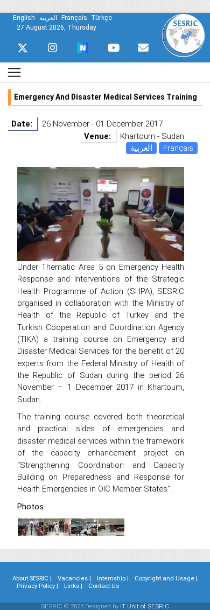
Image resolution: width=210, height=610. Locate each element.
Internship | (113, 578)
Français (178, 148)
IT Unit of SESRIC (144, 606)
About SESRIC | (32, 578)
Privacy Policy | (37, 586)
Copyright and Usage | (166, 578)
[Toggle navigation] (14, 72)
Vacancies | (74, 578)
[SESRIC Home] (183, 35)
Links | (73, 586)
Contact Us (103, 586)
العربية (141, 148)
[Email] (143, 48)
